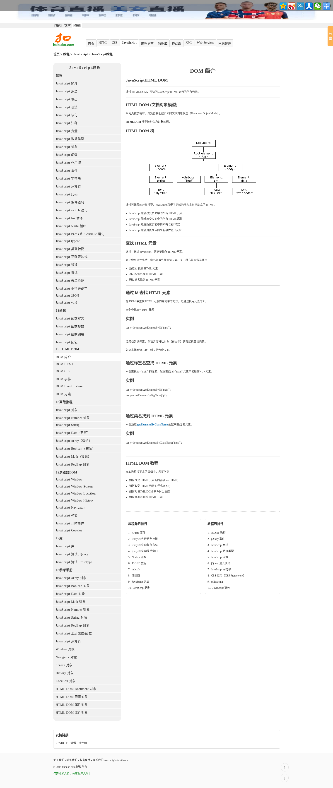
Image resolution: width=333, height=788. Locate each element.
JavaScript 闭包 (67, 342)
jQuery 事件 (138, 532)
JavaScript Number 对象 (73, 418)
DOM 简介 (63, 357)
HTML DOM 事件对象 (72, 712)
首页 (91, 43)
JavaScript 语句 (67, 115)
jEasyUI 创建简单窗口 (145, 551)
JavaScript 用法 (67, 91)
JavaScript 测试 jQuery (72, 554)
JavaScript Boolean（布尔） (75, 448)
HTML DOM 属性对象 (72, 704)
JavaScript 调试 (67, 272)
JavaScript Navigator (70, 507)
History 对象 (65, 673)
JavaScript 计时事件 (70, 523)
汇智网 (60, 743)
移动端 (176, 43)
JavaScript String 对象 (71, 617)
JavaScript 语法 (67, 107)
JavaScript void (66, 302)
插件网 (83, 743)
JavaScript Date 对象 (70, 594)
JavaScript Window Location (76, 493)
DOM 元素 (63, 394)
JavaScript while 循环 (71, 226)
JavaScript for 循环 (69, 218)
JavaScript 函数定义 (70, 318)
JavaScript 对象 (67, 147)
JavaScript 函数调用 (70, 334)
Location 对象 (66, 681)
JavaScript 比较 (67, 194)
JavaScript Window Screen (74, 486)
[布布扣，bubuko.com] (63, 45)
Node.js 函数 (139, 557)
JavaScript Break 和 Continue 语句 (80, 234)
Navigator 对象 (66, 657)
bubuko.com (68, 767)
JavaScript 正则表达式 (71, 257)
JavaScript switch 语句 (71, 210)
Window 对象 (65, 649)
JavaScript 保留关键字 (71, 288)
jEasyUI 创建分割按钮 (145, 539)
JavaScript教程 (102, 54)
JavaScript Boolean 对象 (73, 586)
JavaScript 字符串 (68, 178)
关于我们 (58, 760)
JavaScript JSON (67, 295)
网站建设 (224, 43)
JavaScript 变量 (67, 131)
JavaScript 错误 (67, 265)
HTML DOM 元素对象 (72, 697)
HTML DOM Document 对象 (76, 689)
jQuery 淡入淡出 (220, 563)
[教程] (77, 25)
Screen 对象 (64, 665)
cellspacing (217, 581)
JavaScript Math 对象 (71, 601)
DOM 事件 (63, 379)
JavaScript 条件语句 (70, 202)
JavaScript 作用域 (68, 162)
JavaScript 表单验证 (70, 280)
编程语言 (147, 43)
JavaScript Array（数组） (74, 440)
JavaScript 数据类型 (70, 139)
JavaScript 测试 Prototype (74, 562)
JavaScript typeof (68, 241)
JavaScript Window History (75, 500)
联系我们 (71, 760)
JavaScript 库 (65, 546)
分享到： (273, 5)
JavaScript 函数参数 (70, 326)
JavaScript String (68, 425)
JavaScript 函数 (67, 154)
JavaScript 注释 (67, 123)
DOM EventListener (70, 386)
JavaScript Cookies (69, 530)
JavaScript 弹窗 (67, 515)
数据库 (162, 43)
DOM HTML (65, 364)
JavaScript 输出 (67, 99)
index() (136, 569)
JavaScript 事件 (67, 170)
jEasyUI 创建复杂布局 (145, 545)
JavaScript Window (69, 479)
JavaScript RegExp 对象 (72, 464)
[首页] (58, 25)
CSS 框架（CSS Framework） (228, 575)
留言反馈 (85, 760)
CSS (115, 42)
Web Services (205, 42)
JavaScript (129, 42)
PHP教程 (71, 743)
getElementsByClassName (152, 424)
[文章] (67, 25)
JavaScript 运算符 (68, 186)
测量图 (136, 575)
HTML (103, 42)
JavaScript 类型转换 (70, 249)
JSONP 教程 (139, 563)
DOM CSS (63, 371)
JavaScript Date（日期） (73, 433)
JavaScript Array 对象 (71, 578)
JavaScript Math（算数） (73, 456)
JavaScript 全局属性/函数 (74, 633)
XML (189, 42)
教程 (66, 54)
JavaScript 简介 (67, 83)
